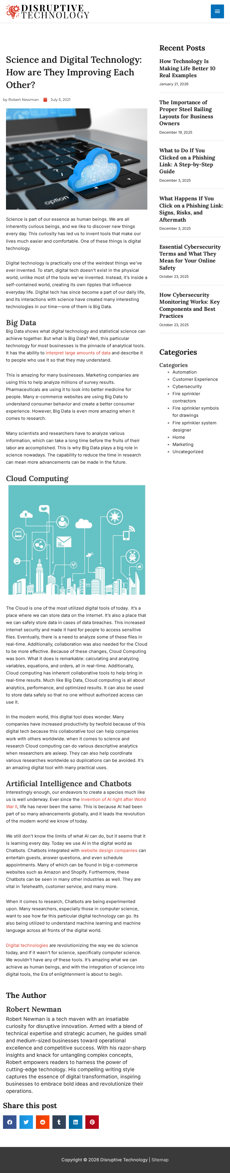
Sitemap (160, 1159)
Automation (17, 45)
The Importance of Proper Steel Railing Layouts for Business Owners (186, 113)
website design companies (109, 850)
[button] (9, 1122)
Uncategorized (187, 451)
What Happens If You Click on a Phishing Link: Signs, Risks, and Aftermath (191, 209)
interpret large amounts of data (78, 353)
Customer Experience (195, 379)
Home (178, 437)
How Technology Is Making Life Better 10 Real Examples (187, 68)
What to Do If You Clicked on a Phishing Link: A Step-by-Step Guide (187, 161)
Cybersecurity (187, 386)
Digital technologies (27, 945)
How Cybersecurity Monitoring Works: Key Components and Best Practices (189, 305)
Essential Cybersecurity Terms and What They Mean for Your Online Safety (190, 257)
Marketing (182, 444)
